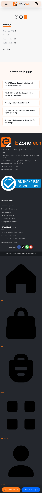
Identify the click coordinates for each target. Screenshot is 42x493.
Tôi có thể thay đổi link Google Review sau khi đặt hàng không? (21, 94)
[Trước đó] (16, 17)
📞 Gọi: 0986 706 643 (11, 490)
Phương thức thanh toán (9, 222)
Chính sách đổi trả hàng (9, 209)
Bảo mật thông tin (7, 212)
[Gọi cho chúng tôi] (27, 247)
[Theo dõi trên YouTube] (31, 247)
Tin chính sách (8, 39)
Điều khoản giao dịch (8, 215)
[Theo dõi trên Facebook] (19, 247)
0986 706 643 (14, 166)
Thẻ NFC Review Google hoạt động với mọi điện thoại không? (21, 84)
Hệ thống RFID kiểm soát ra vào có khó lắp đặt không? (21, 121)
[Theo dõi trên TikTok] (23, 247)
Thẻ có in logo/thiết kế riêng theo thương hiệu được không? (21, 111)
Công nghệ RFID (8, 31)
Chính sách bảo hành (8, 218)
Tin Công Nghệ (8, 43)
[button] (6, 3)
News (5, 35)
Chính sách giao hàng (8, 206)
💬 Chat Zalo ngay (31, 490)
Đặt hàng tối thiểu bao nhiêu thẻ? (21, 103)
